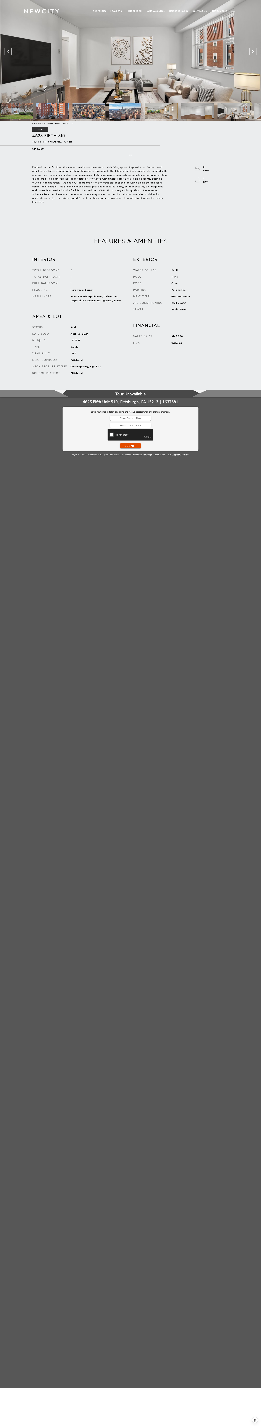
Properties (99, 11)
